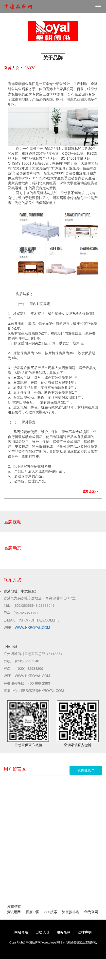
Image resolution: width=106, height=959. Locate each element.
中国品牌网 (18, 7)
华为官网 (89, 911)
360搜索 (48, 911)
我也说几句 (85, 770)
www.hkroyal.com (32, 627)
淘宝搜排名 (68, 911)
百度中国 (30, 911)
